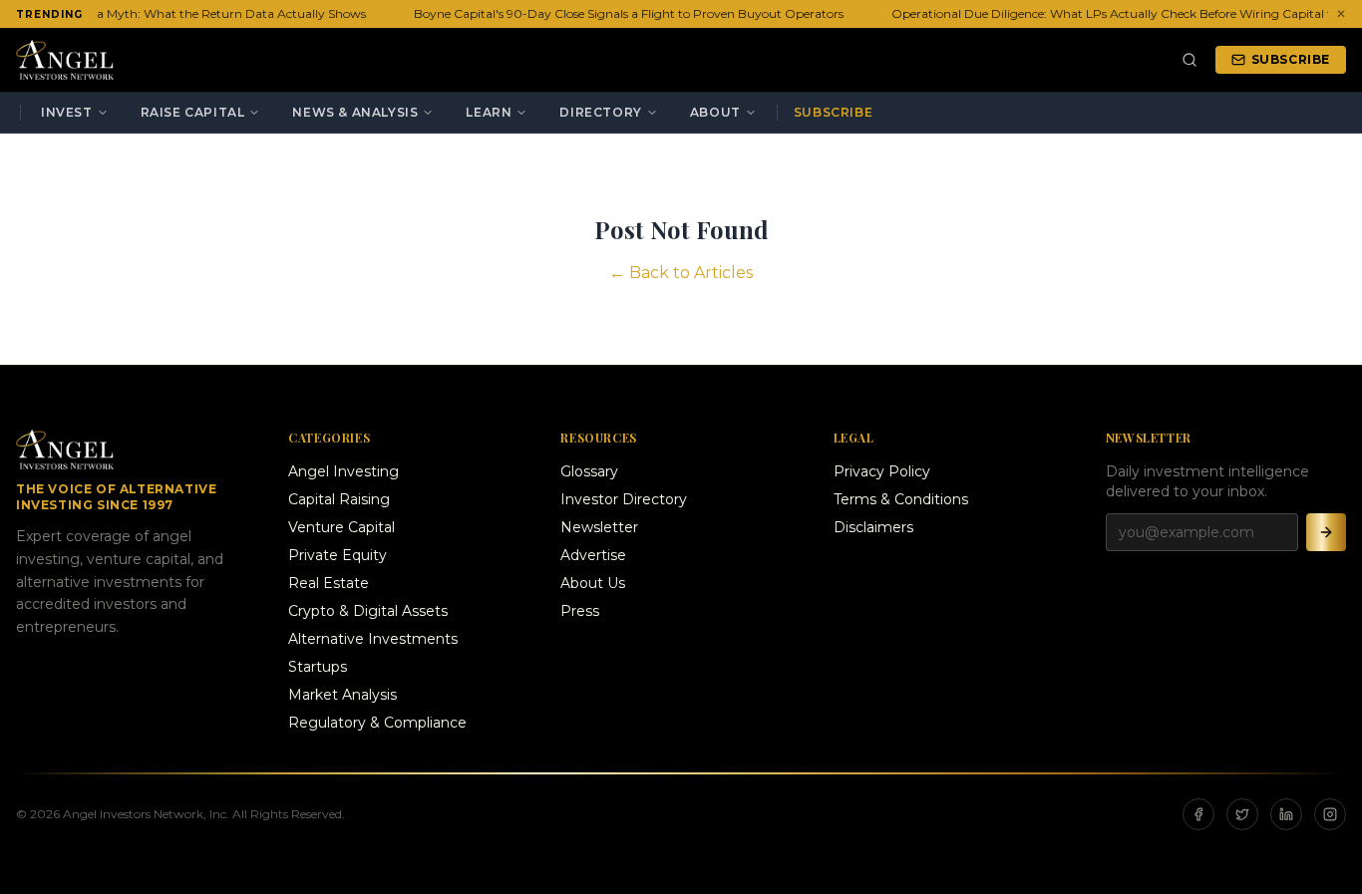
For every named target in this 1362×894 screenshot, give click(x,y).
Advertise (593, 555)
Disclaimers (873, 527)
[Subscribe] (1326, 532)
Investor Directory (623, 499)
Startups (317, 667)
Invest (67, 112)
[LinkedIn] (1286, 814)
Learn (488, 112)
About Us (592, 583)
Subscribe (1290, 59)
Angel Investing (343, 471)
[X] (1242, 814)
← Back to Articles (681, 272)
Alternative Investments (373, 639)
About (715, 112)
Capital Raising (339, 499)
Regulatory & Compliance (377, 723)
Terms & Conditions (901, 499)
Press (579, 611)
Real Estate (328, 583)
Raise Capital (193, 112)
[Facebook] (1198, 814)
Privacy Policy (882, 471)
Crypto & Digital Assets (368, 611)
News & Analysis (355, 112)
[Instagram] (1330, 814)
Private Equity (337, 555)
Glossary (589, 471)
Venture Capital (341, 527)
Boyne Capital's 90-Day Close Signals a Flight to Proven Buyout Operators (626, 13)
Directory (600, 112)
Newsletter (599, 527)
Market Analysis (342, 695)
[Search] (1189, 60)
